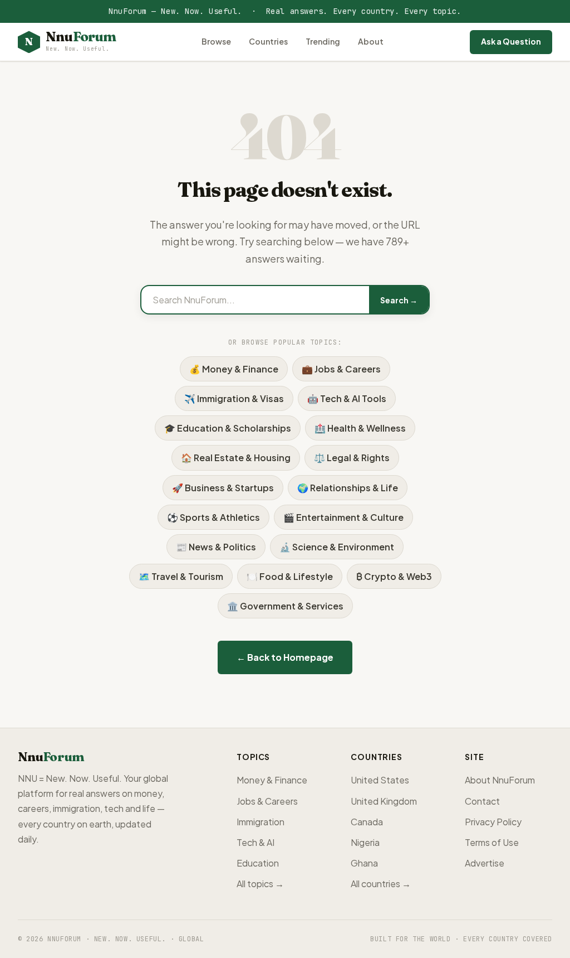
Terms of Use (492, 842)
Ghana (364, 863)
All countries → (381, 883)
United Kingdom (384, 801)
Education (258, 863)
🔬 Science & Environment (336, 547)
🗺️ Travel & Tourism (181, 576)
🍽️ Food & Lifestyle (290, 576)
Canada (367, 822)
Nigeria (365, 842)
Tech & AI (255, 842)
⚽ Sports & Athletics (213, 517)
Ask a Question (511, 41)
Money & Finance (272, 780)
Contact (482, 801)
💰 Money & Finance (233, 369)
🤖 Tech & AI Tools (346, 398)
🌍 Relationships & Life (347, 487)
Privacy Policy (493, 822)
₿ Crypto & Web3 (394, 576)
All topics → (260, 883)
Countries (268, 41)
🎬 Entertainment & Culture (343, 517)
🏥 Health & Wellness (360, 428)
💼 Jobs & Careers (341, 369)
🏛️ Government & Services (285, 606)
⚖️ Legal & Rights (352, 457)
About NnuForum (500, 780)
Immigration (260, 822)
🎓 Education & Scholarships (227, 428)
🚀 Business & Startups (223, 487)
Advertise (484, 863)
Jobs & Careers (267, 801)
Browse (216, 41)
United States (380, 780)
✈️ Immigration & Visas (234, 398)
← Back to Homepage (285, 657)
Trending (323, 41)
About (371, 41)
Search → (398, 300)
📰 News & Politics (216, 547)
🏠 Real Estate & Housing (236, 457)
